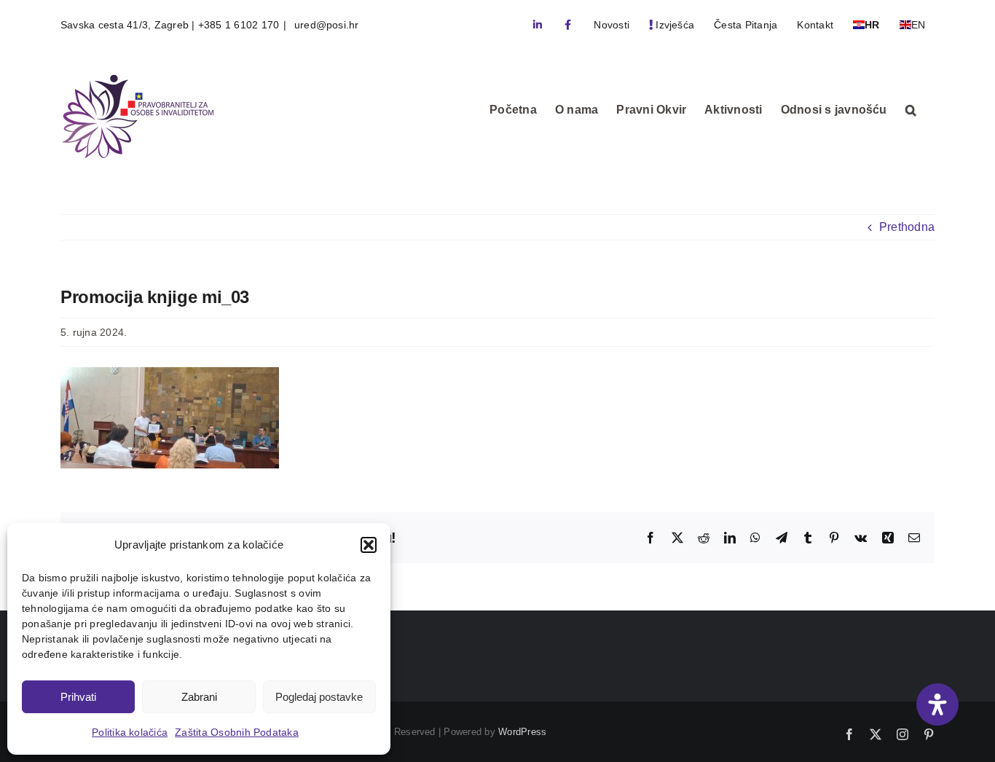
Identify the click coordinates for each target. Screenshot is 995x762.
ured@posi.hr (325, 25)
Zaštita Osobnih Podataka (237, 732)
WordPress (522, 731)
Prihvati (78, 697)
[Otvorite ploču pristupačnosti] (937, 704)
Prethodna (907, 227)
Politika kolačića (130, 732)
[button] (368, 545)
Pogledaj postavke (319, 697)
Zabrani (199, 697)
